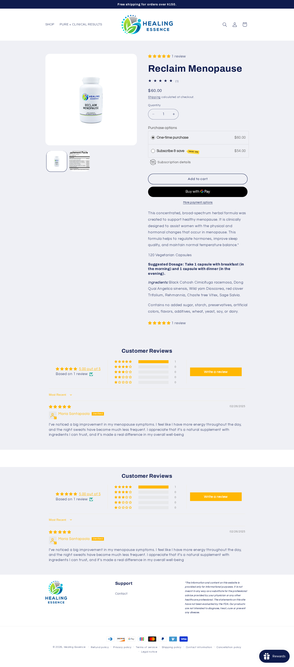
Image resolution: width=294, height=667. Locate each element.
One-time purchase (172, 138)
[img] (60, 407)
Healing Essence (75, 647)
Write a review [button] (216, 372)
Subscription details (174, 162)
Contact (121, 593)
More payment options (198, 202)
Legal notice (149, 652)
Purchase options (162, 128)
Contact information (199, 647)
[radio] (153, 138)
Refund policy (100, 647)
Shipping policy (171, 647)
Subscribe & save (177, 151)
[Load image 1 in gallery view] (56, 161)
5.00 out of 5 (90, 369)
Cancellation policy (229, 647)
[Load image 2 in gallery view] (79, 161)
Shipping (154, 97)
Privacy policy (122, 647)
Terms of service (147, 647)
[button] (225, 24)
